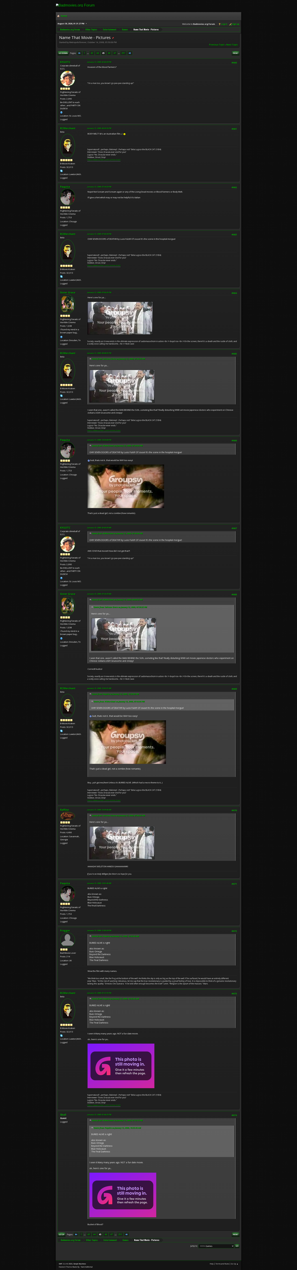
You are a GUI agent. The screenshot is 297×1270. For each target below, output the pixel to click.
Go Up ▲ (234, 1264)
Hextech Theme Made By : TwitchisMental (76, 1267)
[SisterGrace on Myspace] (61, 336)
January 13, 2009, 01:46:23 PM (99, 1114)
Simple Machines (79, 1264)
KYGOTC (65, 62)
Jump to (193, 1246)
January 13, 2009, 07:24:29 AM (99, 594)
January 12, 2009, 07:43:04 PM (99, 234)
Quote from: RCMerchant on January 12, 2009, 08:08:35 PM (117, 599)
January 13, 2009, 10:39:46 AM (99, 810)
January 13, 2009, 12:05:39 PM (99, 930)
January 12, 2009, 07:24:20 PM (99, 187)
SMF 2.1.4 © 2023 (65, 1264)
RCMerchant (67, 128)
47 (115, 53)
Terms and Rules (222, 1264)
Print (235, 53)
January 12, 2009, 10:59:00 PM (99, 440)
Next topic (232, 44)
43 (92, 53)
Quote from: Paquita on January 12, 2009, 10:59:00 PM (115, 694)
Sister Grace (67, 292)
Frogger (65, 930)
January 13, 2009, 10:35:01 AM (99, 688)
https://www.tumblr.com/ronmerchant (104, 159)
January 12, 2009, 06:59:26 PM (99, 128)
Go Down (63, 53)
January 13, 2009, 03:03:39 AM (99, 527)
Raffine (64, 809)
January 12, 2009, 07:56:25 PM (99, 292)
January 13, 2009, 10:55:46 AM (99, 883)
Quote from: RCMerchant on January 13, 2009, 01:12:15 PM (117, 1120)
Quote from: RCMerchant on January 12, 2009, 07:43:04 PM (117, 445)
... (88, 53)
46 (109, 53)
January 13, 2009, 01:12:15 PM (99, 993)
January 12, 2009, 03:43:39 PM (99, 62)
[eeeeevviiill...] (61, 112)
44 (97, 53)
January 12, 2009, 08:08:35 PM (99, 353)
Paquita (65, 186)
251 (123, 53)
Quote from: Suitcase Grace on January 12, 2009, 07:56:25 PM (118, 359)
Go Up (61, 1234)
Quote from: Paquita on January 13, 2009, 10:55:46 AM (115, 936)
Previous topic (217, 44)
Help (212, 1264)
